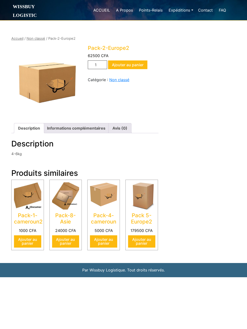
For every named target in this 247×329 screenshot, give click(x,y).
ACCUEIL (101, 10)
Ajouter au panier (128, 64)
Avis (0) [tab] (119, 128)
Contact (205, 10)
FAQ (222, 10)
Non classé (36, 38)
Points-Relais (151, 10)
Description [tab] (29, 128)
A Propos (124, 10)
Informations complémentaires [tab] (76, 128)
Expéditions (179, 10)
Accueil (17, 38)
